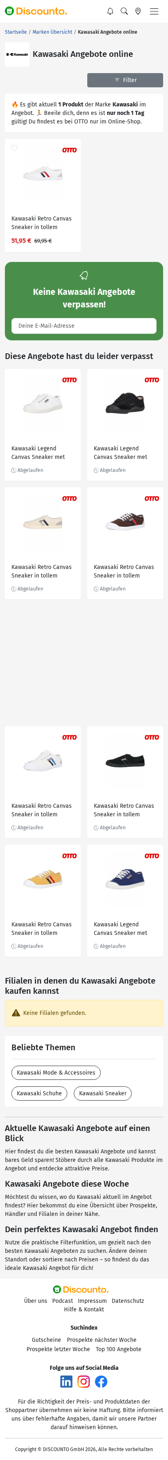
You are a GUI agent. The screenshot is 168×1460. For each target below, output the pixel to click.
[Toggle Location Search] (138, 11)
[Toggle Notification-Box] (110, 11)
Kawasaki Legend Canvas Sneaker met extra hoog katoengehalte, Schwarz (124, 454)
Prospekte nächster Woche (102, 1340)
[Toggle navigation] (154, 11)
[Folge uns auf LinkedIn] (66, 1381)
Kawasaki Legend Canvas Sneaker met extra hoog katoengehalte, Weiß (38, 454)
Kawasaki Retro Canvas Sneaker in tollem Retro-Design (124, 572)
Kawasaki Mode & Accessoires (56, 1072)
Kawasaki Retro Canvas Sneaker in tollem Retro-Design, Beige (41, 572)
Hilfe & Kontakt (84, 1309)
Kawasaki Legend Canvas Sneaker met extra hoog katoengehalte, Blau (120, 930)
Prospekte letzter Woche (58, 1349)
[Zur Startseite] (39, 11)
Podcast (62, 1301)
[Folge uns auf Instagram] (83, 1381)
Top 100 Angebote (118, 1349)
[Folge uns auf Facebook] (101, 1381)
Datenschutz (128, 1301)
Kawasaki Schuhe (39, 1093)
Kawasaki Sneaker (102, 1093)
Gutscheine (46, 1340)
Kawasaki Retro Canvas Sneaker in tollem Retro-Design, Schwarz (124, 811)
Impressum (92, 1301)
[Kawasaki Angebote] (17, 54)
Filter (129, 80)
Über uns (35, 1301)
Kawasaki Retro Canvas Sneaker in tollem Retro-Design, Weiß (41, 224)
